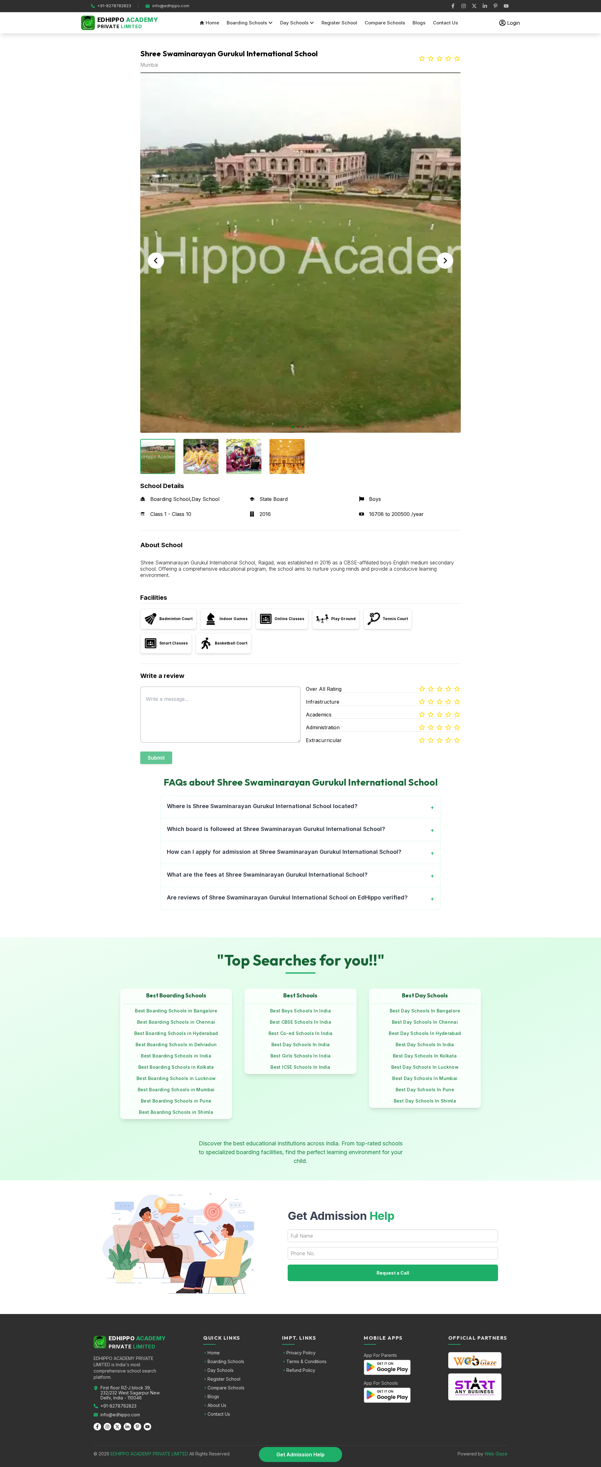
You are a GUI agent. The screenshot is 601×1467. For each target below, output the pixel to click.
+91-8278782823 (118, 1405)
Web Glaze (496, 1453)
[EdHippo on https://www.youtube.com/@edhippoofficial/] (506, 6)
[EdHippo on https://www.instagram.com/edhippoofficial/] (463, 6)
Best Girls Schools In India (300, 1055)
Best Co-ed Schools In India (300, 1033)
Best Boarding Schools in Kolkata (176, 1067)
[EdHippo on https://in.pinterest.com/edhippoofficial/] (495, 6)
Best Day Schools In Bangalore (425, 1010)
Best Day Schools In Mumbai (424, 1078)
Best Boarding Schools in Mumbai (176, 1089)
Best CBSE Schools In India (300, 1022)
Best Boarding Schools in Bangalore (176, 1010)
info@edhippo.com (120, 1414)
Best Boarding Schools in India (176, 1055)
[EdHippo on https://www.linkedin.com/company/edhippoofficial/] (485, 6)
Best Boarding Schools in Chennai (176, 1022)
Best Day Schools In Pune (425, 1089)
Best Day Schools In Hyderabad (425, 1033)
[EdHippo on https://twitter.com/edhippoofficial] (474, 6)
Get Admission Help (300, 1454)
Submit (156, 758)
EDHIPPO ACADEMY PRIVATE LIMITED (149, 1453)
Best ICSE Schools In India (300, 1067)
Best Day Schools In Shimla (425, 1100)
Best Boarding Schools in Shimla (176, 1112)
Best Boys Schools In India (300, 1010)
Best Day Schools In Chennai (425, 1022)
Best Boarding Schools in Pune (176, 1100)
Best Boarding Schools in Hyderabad (176, 1033)
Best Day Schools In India (300, 1044)
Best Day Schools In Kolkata (425, 1055)
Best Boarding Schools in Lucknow (176, 1078)
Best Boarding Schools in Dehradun (176, 1044)
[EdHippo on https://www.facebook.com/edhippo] (453, 6)
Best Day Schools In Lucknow (425, 1067)
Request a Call (393, 1273)
